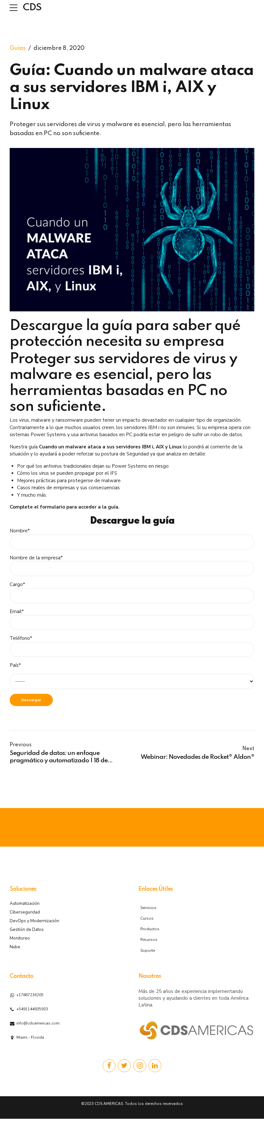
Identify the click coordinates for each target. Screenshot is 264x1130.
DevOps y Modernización (34, 921)
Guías (18, 48)
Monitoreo (20, 938)
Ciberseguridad (25, 912)
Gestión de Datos (27, 929)
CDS (32, 8)
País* (15, 665)
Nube (15, 947)
